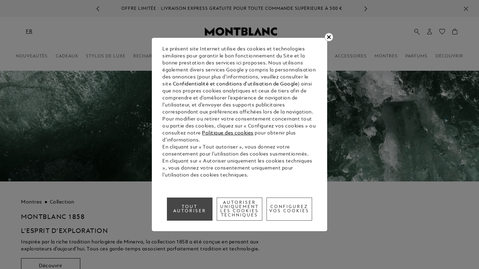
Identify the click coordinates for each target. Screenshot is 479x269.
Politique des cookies (228, 133)
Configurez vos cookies (289, 209)
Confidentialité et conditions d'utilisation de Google (235, 84)
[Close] (329, 37)
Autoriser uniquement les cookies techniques (239, 209)
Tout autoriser (189, 209)
